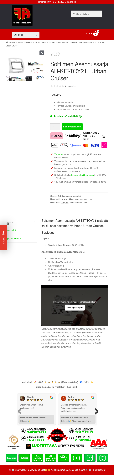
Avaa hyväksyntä (75, 307)
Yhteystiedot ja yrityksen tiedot (30, 469)
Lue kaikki (26, 382)
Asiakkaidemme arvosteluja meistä (67, 469)
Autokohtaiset (39, 42)
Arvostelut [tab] (11, 230)
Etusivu (12, 42)
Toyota (64, 202)
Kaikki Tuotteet (24, 42)
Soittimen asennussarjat (57, 42)
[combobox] (86, 14)
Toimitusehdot (98, 469)
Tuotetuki (58, 154)
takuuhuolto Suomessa (82, 175)
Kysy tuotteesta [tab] (13, 238)
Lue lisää (103, 136)
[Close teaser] (7, 224)
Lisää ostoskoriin (72, 126)
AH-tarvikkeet (67, 199)
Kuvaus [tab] (9, 222)
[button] (41, 52)
